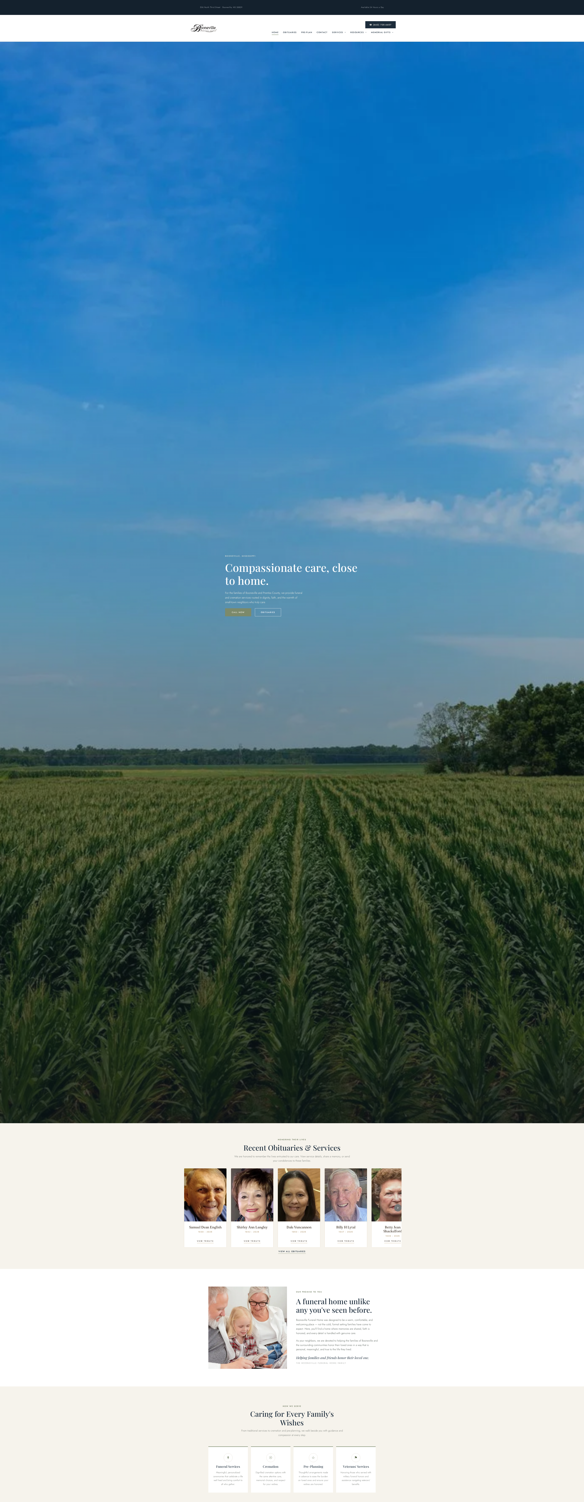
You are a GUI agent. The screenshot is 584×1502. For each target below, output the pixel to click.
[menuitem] (275, 32)
